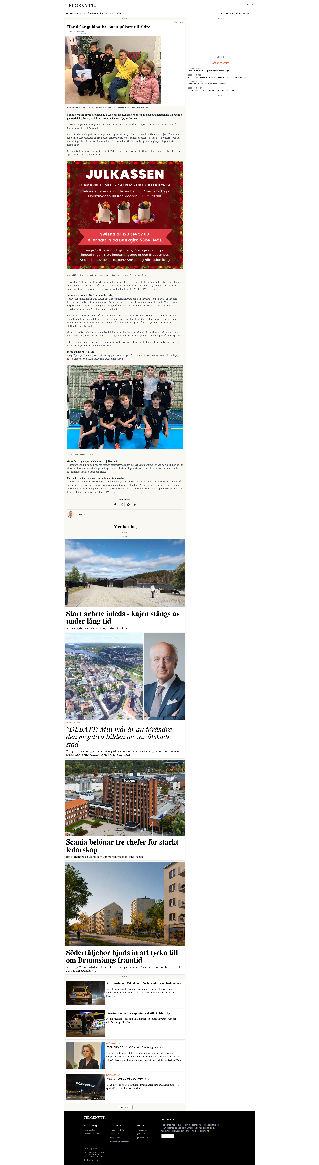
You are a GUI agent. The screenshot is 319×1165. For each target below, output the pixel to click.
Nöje (119, 13)
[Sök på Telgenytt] (248, 5)
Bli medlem (168, 1136)
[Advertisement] (220, 37)
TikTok (141, 1134)
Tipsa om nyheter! (117, 1130)
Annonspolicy (90, 1148)
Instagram (142, 1130)
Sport (112, 13)
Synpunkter (115, 1138)
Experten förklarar (91, 1134)
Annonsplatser (89, 1130)
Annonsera (114, 1134)
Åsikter (103, 13)
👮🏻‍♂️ (92, 13)
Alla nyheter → (125, 1107)
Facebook (143, 1138)
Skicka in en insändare (119, 1142)
